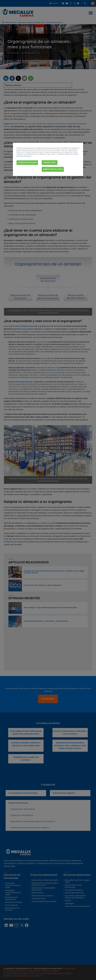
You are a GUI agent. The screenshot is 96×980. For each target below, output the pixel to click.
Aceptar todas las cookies (53, 169)
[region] (48, 159)
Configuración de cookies (27, 162)
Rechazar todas (49, 162)
